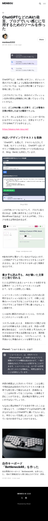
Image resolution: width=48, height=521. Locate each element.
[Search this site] (40, 3)
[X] (22, 498)
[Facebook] (26, 498)
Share (41, 39)
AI (3, 12)
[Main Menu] (44, 3)
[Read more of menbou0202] (5, 36)
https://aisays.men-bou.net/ (15, 129)
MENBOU (7, 3)
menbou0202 (8, 42)
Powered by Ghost (24, 504)
